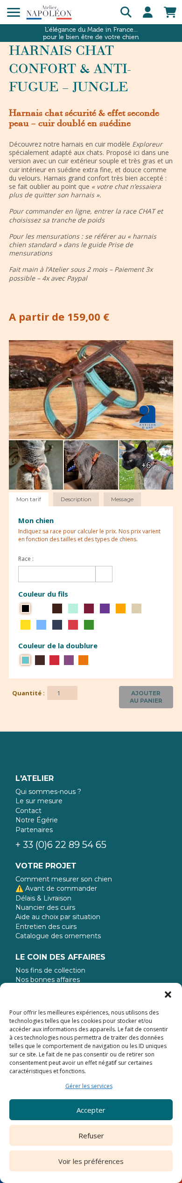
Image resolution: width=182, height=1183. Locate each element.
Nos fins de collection (50, 970)
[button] (168, 994)
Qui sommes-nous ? (48, 791)
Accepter (91, 1110)
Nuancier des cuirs (45, 907)
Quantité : (28, 693)
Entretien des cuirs (46, 926)
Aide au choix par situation (57, 917)
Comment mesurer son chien (63, 879)
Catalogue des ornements (58, 936)
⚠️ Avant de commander (56, 888)
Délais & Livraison (43, 898)
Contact (28, 811)
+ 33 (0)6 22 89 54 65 (60, 844)
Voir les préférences (91, 1161)
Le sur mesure (39, 801)
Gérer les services (88, 1086)
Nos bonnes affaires (47, 979)
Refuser (91, 1135)
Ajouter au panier (146, 697)
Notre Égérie (36, 820)
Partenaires (34, 830)
